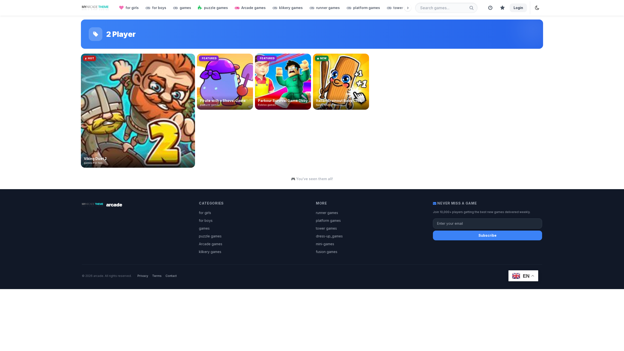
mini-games (325, 244)
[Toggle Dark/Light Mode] (537, 7)
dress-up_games (329, 236)
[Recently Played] (490, 7)
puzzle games (210, 236)
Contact (171, 276)
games (204, 228)
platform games (328, 220)
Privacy (142, 276)
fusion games (326, 252)
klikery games (210, 252)
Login (518, 8)
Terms (157, 276)
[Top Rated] (502, 7)
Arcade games (210, 244)
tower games (326, 228)
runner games (327, 213)
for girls (205, 213)
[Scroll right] (407, 7)
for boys (206, 220)
